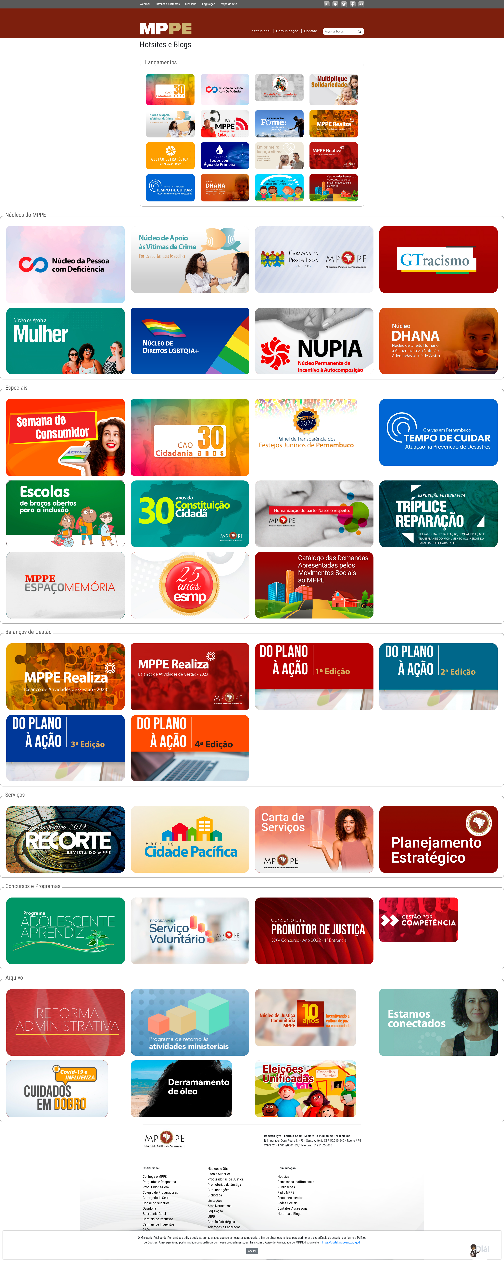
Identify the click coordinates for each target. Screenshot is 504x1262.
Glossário (190, 4)
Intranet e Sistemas (168, 4)
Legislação (208, 4)
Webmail (145, 4)
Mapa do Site (229, 4)
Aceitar (252, 1251)
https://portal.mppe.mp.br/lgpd (341, 1242)
